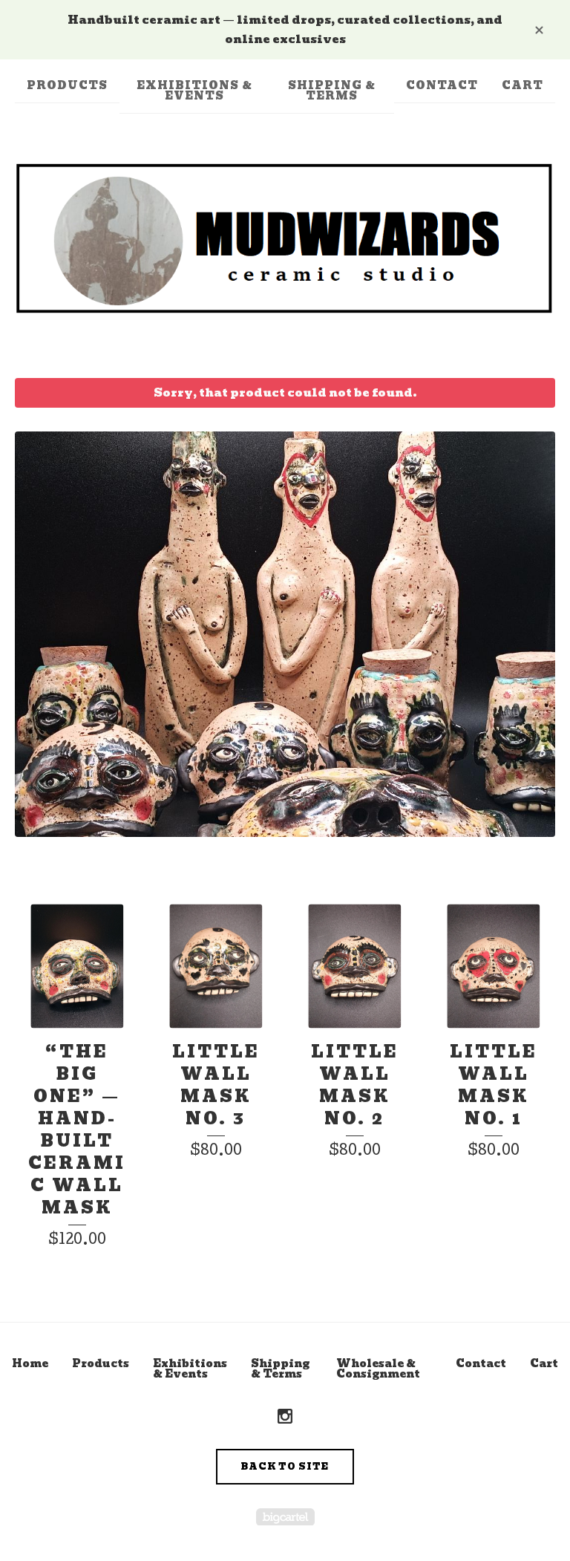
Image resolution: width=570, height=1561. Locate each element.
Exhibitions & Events (194, 90)
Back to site (285, 1466)
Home (30, 1363)
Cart (522, 85)
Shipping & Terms (332, 90)
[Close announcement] (538, 29)
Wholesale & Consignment (378, 1368)
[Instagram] (285, 1417)
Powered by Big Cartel (285, 1516)
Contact (442, 85)
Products (67, 85)
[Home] (285, 238)
